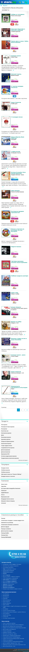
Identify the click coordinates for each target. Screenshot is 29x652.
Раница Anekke (5, 533)
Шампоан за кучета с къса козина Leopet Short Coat (14, 644)
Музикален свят (5, 497)
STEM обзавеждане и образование (10, 578)
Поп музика (4, 424)
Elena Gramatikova (7, 600)
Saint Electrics (6, 597)
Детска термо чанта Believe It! (9, 629)
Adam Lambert (6, 604)
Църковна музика (5, 439)
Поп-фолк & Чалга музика (7, 426)
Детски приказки (5, 449)
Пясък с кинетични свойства (9, 623)
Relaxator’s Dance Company (8, 501)
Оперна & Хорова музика (7, 441)
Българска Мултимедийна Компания (10, 488)
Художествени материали (8, 570)
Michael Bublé (6, 595)
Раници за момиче (6, 529)
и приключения (8, 584)
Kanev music (4, 484)
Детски (6, 575)
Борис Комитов (6, 601)
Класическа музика (6, 443)
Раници (3, 518)
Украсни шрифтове (7, 630)
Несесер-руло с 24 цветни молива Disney (12, 635)
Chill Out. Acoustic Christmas (9, 610)
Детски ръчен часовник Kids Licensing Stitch (12, 626)
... (12, 70)
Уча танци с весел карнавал (9, 618)
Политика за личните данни (26, 651)
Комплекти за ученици (7, 522)
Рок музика (4, 429)
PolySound (3, 490)
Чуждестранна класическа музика (10, 458)
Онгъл (3, 494)
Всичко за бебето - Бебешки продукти (11, 576)
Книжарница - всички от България (12, 564)
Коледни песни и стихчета (8, 476)
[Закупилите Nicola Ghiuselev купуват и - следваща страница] (27, 409)
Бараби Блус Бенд (7, 615)
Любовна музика (5, 470)
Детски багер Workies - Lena (9, 646)
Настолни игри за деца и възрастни (10, 565)
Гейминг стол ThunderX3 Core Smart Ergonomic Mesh (14, 627)
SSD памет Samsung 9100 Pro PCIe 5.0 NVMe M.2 (13, 624)
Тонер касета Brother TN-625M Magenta (11, 637)
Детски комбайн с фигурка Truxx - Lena (11, 643)
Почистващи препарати (8, 567)
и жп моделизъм (10, 579)
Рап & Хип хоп (4, 431)
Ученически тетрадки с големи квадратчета (12, 520)
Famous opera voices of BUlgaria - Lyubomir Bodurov (14, 612)
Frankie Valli (5, 616)
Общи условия (20, 650)
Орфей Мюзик (5, 492)
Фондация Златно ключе (7, 499)
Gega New (3, 486)
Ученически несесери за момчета (9, 524)
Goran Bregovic (6, 613)
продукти (8, 572)
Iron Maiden (5, 609)
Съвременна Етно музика (7, 447)
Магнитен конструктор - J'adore (10, 634)
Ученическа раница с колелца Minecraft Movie (13, 641)
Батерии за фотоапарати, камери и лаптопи (12, 588)
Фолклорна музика (6, 437)
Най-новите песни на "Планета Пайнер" (11, 474)
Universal (3, 503)
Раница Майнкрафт (6, 537)
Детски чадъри (5, 526)
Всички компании (23, 505)
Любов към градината (8, 640)
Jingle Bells (5, 598)
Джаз (2, 435)
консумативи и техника (9, 569)
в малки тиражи (10, 582)
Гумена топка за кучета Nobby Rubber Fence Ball (13, 638)
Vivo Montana (6, 594)
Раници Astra (4, 535)
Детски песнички (5, 452)
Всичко (10, 581)
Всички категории (23, 460)
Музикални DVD (5, 454)
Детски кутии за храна (7, 531)
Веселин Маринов (7, 603)
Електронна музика (6, 433)
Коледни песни (5, 468)
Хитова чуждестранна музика (9, 456)
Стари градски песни (6, 445)
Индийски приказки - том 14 (9, 632)
